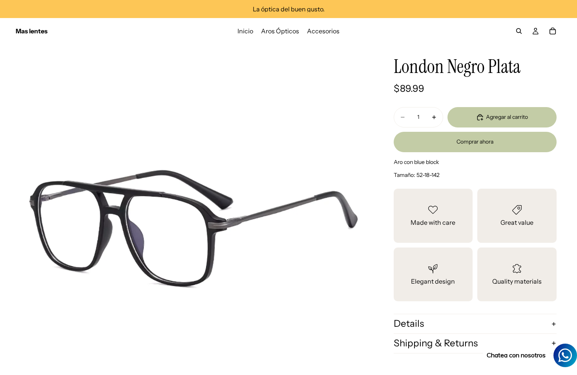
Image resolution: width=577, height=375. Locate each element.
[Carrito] (552, 31)
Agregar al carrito (507, 116)
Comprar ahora (474, 141)
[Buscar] (519, 31)
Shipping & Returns (436, 343)
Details (409, 323)
